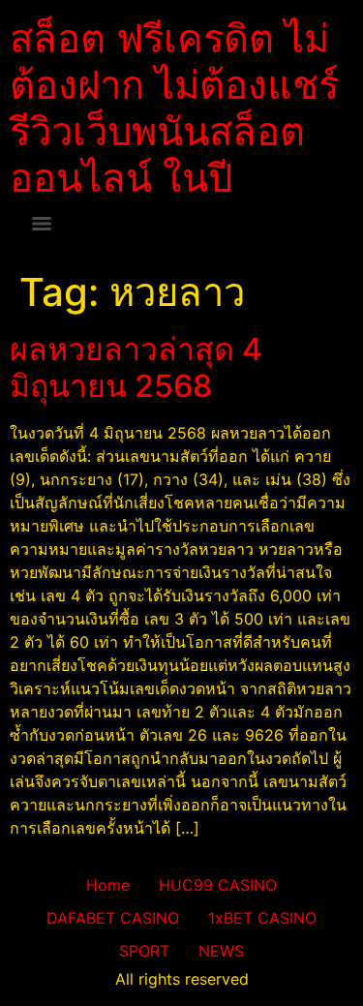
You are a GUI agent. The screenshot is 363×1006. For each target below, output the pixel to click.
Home (108, 885)
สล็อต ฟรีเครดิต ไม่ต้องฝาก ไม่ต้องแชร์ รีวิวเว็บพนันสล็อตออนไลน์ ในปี (174, 108)
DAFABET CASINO (112, 918)
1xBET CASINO (262, 918)
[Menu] (41, 223)
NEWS (221, 950)
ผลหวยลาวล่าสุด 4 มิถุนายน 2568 (136, 367)
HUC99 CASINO (218, 885)
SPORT (144, 950)
